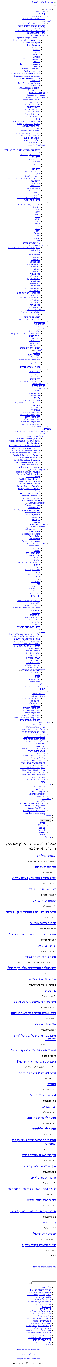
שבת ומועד (40, 744)
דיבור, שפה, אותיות (32, 109)
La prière (36, 66)
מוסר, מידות (35, 102)
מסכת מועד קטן (33, 278)
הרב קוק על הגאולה (32, 419)
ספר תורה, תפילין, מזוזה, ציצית (28, 133)
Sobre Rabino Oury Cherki (34, 810)
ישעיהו (37, 228)
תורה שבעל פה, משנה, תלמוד (33, 670)
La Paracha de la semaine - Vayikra (25, 450)
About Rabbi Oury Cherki (34, 806)
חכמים (37, 677)
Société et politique (32, 71)
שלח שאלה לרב (39, 725)
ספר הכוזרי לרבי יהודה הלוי (34, 686)
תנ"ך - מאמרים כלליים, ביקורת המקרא (24, 634)
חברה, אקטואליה (33, 112)
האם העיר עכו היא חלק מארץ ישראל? (32, 934)
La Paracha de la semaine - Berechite (24, 445)
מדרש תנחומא (34, 255)
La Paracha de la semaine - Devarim (25, 455)
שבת (38, 147)
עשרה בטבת (35, 622)
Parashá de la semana (31, 534)
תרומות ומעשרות (45, 867)
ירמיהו (37, 231)
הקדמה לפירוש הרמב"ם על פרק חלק (25, 333)
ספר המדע (36, 338)
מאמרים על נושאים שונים (35, 543)
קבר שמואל (49, 1106)
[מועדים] (38, 579)
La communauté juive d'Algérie (27, 462)
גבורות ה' (36, 352)
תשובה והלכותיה (33, 107)
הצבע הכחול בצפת (44, 1024)
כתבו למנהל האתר (28, 1354)
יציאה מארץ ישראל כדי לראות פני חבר (32, 1188)
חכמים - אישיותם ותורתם (29, 319)
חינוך (38, 128)
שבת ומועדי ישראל (37, 145)
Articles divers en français (29, 467)
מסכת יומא (35, 267)
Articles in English (37, 469)
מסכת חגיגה (35, 281)
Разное (37, 522)
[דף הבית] (43, 9)
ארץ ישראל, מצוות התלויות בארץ (26, 121)
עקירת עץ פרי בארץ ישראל (39, 1166)
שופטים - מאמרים (32, 651)
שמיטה (37, 560)
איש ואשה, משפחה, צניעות (34, 760)
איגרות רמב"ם (34, 336)
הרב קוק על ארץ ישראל (30, 422)
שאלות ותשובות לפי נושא (35, 727)
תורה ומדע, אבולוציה (31, 104)
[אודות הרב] (41, 799)
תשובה (37, 550)
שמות (38, 209)
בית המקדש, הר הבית (36, 751)
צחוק (38, 572)
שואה (38, 119)
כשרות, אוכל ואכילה (37, 765)
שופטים (37, 221)
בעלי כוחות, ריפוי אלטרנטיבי (33, 775)
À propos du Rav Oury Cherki (32, 803)
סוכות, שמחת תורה (32, 617)
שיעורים (47, 21)
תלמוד (37, 674)
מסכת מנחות (35, 305)
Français (41, 825)
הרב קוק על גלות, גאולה (30, 715)
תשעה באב (35, 603)
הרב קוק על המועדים (31, 708)
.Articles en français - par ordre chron (24, 441)
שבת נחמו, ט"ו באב (32, 176)
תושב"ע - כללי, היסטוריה (30, 312)
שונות (38, 577)
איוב (38, 240)
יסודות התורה (34, 546)
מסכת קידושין (34, 290)
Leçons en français (37, 35)
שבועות (37, 166)
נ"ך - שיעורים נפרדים (31, 243)
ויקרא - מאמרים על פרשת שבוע (27, 641)
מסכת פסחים (34, 262)
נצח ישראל (35, 357)
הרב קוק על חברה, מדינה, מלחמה (26, 717)
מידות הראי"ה (34, 703)
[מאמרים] (43, 429)
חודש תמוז (36, 169)
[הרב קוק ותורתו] (32, 696)
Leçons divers (34, 90)
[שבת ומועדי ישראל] (29, 145)
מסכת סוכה (35, 269)
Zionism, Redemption (31, 496)
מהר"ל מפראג (39, 350)
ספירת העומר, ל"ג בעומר (30, 154)
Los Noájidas (34, 538)
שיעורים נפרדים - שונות (35, 97)
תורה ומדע (35, 548)
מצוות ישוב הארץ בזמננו (41, 1200)
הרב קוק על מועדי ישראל (30, 414)
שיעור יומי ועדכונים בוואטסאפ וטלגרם (30, 30)
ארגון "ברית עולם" (43, 818)
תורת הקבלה (35, 682)
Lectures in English (37, 92)
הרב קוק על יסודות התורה (29, 710)
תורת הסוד (35, 314)
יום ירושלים (35, 164)
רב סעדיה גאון (39, 324)
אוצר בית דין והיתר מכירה (40, 956)
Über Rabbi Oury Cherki (34, 813)
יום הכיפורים (35, 185)
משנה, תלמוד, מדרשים (36, 245)
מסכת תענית (35, 274)
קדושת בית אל (47, 945)
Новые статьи (34, 507)
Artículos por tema (32, 529)
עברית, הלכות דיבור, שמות (34, 736)
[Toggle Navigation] (55, 5)
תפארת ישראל (34, 355)
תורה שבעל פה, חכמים (36, 309)
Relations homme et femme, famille (25, 73)
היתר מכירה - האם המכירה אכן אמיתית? (30, 912)
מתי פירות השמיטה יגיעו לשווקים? (35, 1001)
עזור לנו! (42, 14)
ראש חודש (35, 581)
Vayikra (37, 52)
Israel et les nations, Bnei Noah (27, 76)
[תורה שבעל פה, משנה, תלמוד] (20, 670)
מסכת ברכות (35, 257)
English (42, 827)
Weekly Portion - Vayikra (29, 484)
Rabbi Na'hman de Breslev (28, 83)
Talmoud (36, 61)
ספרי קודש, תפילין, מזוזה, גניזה (33, 770)
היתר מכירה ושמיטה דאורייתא (37, 1072)
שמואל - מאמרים (33, 653)
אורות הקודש (34, 393)
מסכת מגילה (35, 276)
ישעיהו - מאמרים (33, 658)
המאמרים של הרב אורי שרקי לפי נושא (29, 431)
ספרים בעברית (39, 787)
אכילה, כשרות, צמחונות (30, 131)
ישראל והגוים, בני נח (32, 116)
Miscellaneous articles (31, 500)
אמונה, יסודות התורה (31, 100)
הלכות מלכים (34, 343)
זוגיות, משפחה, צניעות (31, 126)
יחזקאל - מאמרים (33, 663)
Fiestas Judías (34, 536)
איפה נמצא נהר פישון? (42, 889)
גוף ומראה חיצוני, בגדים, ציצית (33, 763)
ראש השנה (35, 181)
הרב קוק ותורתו (39, 696)
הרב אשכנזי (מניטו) (37, 426)
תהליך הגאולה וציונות (31, 114)
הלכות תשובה (34, 340)
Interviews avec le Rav (30, 465)
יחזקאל (37, 233)
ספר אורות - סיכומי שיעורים (28, 698)
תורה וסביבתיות (46, 1222)
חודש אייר (36, 157)
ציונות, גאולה (40, 746)
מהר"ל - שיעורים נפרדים (30, 367)
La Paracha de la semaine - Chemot (25, 448)
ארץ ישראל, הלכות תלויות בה (33, 748)
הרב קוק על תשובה (32, 417)
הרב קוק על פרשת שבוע (30, 412)
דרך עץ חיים (35, 379)
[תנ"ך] (40, 632)
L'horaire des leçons (31, 42)
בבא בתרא (35, 295)
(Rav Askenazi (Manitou (29, 88)
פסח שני (36, 162)
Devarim (36, 57)
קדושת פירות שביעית (43, 923)
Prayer (37, 491)
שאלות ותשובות (44, 722)
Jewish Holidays (33, 476)
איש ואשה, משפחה (32, 569)
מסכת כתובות (34, 283)
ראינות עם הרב (34, 574)
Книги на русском (37, 794)
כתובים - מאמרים (33, 667)
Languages (45, 820)
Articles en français (37, 436)
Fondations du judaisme (30, 64)
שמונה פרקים (34, 331)
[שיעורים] (43, 21)
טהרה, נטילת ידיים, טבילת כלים (32, 767)
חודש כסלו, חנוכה (33, 190)
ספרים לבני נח (39, 796)
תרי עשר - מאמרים (32, 665)
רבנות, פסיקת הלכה (32, 317)
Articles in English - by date (28, 474)
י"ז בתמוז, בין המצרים (31, 171)
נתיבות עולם (35, 364)
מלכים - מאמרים (33, 655)
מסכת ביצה (35, 271)
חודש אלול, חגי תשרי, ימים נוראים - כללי (23, 178)
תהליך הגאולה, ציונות (31, 555)
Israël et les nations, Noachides (27, 460)
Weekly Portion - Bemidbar (28, 486)
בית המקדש (35, 558)
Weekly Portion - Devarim (29, 488)
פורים (38, 629)
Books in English (38, 791)
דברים (37, 216)
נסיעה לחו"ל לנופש (44, 1129)
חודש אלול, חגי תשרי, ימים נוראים (26, 608)
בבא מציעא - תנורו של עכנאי (28, 293)
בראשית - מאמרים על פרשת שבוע (26, 636)
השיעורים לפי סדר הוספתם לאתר (31, 26)
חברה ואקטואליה (33, 553)
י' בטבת (37, 193)
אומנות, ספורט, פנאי (32, 138)
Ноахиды (36, 519)
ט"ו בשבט (36, 195)
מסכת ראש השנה (33, 264)
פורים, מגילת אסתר (32, 200)
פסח (38, 152)
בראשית (36, 207)
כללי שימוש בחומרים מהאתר (33, 18)
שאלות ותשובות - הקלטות (29, 140)
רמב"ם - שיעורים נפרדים (30, 348)
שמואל (37, 224)
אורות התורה (34, 395)
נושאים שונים (34, 143)
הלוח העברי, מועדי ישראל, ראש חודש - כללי (22, 150)
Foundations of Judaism (30, 493)
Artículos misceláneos (31, 541)
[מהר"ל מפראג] (33, 350)
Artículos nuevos (33, 531)
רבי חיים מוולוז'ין (38, 386)
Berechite (36, 47)
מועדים (42, 579)
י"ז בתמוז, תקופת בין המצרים (28, 600)
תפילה (42, 684)
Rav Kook (35, 85)
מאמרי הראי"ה (34, 407)
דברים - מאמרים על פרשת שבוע (27, 646)
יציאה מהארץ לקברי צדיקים (39, 1245)
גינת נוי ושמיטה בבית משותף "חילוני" (33, 1050)
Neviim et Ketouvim (31, 59)
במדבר (37, 214)
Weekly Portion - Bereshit (29, 479)
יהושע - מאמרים (33, 648)
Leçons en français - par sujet (28, 38)
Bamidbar (36, 54)
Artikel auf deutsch (37, 524)
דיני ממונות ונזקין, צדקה (36, 772)
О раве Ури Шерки (36, 808)
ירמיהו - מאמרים (33, 660)
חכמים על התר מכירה (42, 979)
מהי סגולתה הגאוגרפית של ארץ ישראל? (31, 968)
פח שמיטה (49, 990)
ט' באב (37, 174)
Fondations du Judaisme (30, 457)
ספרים (48, 784)
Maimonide (35, 81)
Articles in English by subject (28, 472)
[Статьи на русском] (27, 503)
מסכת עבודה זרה (33, 300)
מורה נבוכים (35, 345)
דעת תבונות (35, 376)
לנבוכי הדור (35, 410)
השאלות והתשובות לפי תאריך (33, 729)
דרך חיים (36, 362)
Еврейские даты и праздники (27, 510)
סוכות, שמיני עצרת (32, 188)
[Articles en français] (28, 436)
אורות (37, 391)
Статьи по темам (32, 505)
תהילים (37, 238)
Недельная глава (32, 512)
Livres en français (37, 789)
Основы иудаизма (32, 515)
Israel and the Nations (31, 498)
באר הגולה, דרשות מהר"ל (29, 360)
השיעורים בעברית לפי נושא (34, 23)
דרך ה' (37, 374)
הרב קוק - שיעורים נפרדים (29, 424)
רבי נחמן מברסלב (38, 383)
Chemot (36, 49)
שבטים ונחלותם (46, 855)
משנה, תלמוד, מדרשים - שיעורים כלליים (24, 247)
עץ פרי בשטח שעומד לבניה (39, 1155)
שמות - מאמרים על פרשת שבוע (27, 639)
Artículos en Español (36, 527)
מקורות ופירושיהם (38, 734)
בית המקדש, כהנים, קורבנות (28, 123)
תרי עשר (36, 236)
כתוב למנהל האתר (37, 16)
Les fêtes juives (33, 45)
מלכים (37, 226)
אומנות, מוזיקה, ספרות (36, 779)
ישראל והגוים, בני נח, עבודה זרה (27, 562)
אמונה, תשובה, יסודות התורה (33, 732)
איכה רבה (36, 252)
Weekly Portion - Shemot (29, 481)
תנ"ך (43, 202)
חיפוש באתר (40, 11)
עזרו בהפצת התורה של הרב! (44, 1266)
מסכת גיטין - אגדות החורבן (29, 288)
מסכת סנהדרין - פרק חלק (30, 298)
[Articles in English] (29, 470)
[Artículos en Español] (27, 527)
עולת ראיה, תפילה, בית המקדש (27, 403)
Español (42, 832)
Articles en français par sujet (28, 438)
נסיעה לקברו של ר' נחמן (41, 1117)
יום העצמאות (34, 159)
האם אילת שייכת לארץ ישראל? (36, 1061)
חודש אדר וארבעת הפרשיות (28, 197)
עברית (42, 823)
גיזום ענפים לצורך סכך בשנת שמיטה (33, 1013)
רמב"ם (42, 329)
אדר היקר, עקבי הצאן (31, 400)
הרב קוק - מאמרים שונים (30, 720)
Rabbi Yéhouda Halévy (30, 78)
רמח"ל (42, 369)
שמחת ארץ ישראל (44, 900)
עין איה (37, 398)
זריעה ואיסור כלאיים (43, 1177)
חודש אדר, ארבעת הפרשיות (28, 627)
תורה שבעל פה (34, 679)
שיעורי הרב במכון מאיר (36, 33)
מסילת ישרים (34, 372)
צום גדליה (36, 183)
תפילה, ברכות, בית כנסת (35, 741)
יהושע (37, 219)
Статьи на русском (36, 503)
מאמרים (47, 429)
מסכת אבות (35, 302)
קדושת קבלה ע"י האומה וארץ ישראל (33, 1211)
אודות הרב (46, 798)
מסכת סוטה (35, 286)
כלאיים (51, 1084)
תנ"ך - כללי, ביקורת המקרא (29, 205)
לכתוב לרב (46, 815)
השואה (37, 565)
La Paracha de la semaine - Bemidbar (24, 453)
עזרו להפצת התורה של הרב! (28, 1350)
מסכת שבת (35, 259)
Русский (41, 830)
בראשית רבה (34, 250)
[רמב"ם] (39, 329)
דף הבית (47, 9)
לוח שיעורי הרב (39, 28)
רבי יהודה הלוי (39, 326)
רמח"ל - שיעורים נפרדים (30, 381)
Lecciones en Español (36, 95)
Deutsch (41, 835)
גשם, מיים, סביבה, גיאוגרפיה (28, 135)
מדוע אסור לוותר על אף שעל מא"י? (34, 878)
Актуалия (35, 517)
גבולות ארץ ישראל (44, 1233)
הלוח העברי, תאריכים (36, 777)
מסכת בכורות (34, 307)
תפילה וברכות (39, 321)
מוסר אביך (36, 405)
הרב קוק (42, 388)
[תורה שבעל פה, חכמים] (26, 310)
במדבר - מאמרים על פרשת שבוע (26, 643)
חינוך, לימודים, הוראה (36, 758)
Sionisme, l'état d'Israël (30, 69)
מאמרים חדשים (39, 434)
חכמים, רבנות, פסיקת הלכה (34, 739)
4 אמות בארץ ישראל (43, 1095)
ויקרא (37, 212)
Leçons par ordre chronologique (26, 40)
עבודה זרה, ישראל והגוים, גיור (33, 756)
